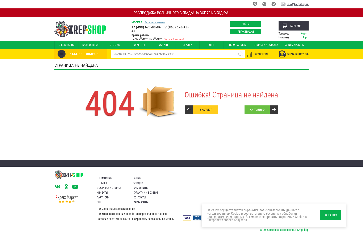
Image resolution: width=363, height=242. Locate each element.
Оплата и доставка (266, 45)
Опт (211, 45)
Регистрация (246, 31)
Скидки (187, 45)
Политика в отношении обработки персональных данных (132, 213)
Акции (137, 178)
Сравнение (261, 54)
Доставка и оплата (109, 188)
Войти (246, 24)
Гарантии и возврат (145, 192)
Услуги (163, 45)
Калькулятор (90, 45)
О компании (67, 45)
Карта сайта (141, 202)
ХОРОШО (330, 215)
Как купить (140, 188)
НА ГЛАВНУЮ (257, 110)
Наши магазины (294, 45)
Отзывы (115, 45)
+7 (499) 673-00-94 (146, 27)
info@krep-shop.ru (298, 4)
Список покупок (296, 54)
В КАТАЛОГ (206, 110)
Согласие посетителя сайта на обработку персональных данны (135, 218)
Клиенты (139, 45)
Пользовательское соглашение (116, 208)
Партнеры (103, 197)
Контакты (139, 197)
